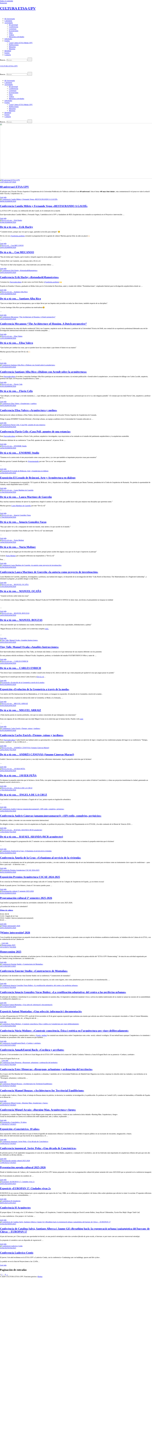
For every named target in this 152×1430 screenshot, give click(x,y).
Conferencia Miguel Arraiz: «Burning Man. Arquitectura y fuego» (38, 1109)
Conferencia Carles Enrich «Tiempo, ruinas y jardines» (31, 735)
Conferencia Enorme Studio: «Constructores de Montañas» (34, 970)
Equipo (7, 53)
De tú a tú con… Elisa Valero (16, 342)
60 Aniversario (9, 19)
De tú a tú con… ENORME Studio (19, 452)
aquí (81, 719)
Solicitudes (8, 39)
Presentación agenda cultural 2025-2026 (23, 1167)
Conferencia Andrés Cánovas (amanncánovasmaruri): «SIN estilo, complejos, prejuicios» (50, 815)
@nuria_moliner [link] (41, 1035)
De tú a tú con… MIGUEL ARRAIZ (20, 710)
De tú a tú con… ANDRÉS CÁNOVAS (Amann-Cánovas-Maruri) (37, 754)
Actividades (8, 23)
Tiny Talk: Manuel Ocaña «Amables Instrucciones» (29, 647)
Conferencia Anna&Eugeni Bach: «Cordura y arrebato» (32, 1049)
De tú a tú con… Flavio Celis (16, 391)
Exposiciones (13, 31)
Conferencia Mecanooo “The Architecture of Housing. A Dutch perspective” (43, 323)
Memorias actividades (16, 37)
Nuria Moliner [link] (11, 556)
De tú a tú (40, 677)
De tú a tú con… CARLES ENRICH (20, 668)
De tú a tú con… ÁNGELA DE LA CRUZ (23, 794)
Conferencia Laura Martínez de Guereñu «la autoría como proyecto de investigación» (49, 572)
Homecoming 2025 (10, 951)
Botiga (40, 1276)
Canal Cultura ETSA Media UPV (21, 43)
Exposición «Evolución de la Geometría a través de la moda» (34, 689)
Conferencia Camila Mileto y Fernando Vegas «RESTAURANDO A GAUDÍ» (44, 206)
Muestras (12, 49)
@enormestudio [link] (33, 461)
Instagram (3, 3)
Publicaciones (14, 45)
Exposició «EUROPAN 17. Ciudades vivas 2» (25, 1188)
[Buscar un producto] (2, 15)
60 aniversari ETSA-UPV (14, 186)
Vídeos (11, 35)
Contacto (7, 55)
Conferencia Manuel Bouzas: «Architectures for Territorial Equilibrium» (42, 1090)
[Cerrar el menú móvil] (1, 77)
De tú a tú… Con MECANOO (17, 252)
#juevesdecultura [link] (15, 282)
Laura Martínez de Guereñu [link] (21, 506)
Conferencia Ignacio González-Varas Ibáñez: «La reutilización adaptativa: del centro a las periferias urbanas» (63, 992)
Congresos (12, 29)
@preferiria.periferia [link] (17, 236)
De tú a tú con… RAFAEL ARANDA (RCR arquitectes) (31, 836)
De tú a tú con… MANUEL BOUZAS (21, 619)
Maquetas (12, 47)
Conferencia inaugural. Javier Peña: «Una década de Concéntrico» (38, 1148)
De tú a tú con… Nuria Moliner (18, 547)
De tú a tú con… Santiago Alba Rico (20, 298)
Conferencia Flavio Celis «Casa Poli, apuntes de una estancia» (35, 431)
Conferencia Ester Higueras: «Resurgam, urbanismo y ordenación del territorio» (46, 1069)
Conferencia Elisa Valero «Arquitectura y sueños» (28, 410)
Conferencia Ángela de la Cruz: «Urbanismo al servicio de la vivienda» (40, 857)
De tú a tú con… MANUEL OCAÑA (20, 591)
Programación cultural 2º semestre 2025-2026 (26, 897)
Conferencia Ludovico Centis (16, 1252)
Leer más (3, 197)
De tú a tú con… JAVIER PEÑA (18, 775)
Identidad (7, 51)
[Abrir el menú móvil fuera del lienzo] (1, 62)
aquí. (47, 629)
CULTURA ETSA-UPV (18, 8)
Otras (11, 33)
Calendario (8, 21)
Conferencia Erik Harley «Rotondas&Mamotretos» (29, 277)
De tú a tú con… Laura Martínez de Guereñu (26, 496)
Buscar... (3, 60)
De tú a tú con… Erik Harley (16, 226)
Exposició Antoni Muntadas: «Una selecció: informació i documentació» (41, 1011)
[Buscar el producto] (30, 59)
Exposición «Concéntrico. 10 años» (20, 1129)
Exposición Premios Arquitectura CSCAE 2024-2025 (30, 876)
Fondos (7, 41)
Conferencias (13, 27)
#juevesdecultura (9, 436)
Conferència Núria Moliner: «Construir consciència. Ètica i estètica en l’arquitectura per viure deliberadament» (64, 1030)
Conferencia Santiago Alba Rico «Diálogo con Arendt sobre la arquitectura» (43, 371)
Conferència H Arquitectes (15, 1207)
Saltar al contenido (6, 1)
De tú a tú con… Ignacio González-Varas (23, 521)
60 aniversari (13, 25)
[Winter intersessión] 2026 (15, 932)
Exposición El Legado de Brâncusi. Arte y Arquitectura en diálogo (37, 477)
